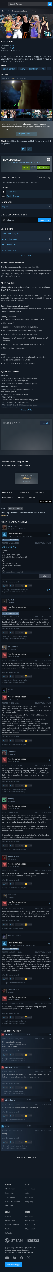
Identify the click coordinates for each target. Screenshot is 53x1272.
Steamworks (10, 1197)
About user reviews (9, 465)
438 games (11, 529)
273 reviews (12, 859)
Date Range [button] (6, 497)
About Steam (10, 1189)
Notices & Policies (12, 1225)
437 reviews (12, 649)
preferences (35, 182)
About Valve (30, 1189)
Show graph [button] (44, 501)
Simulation (33, 69)
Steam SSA (9, 1193)
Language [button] (38, 492)
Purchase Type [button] (23, 492)
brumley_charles (14, 935)
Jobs (27, 1193)
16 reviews (11, 938)
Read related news (9, 244)
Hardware (29, 1197)
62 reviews (11, 801)
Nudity (22, 69)
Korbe (10, 689)
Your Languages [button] (14, 508)
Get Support (30, 1225)
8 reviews (11, 992)
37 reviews (11, 754)
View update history (10, 239)
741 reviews (22, 529)
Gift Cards (9, 1206)
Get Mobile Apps (13, 1265)
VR (43, 69)
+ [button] (49, 69)
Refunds (8, 1233)
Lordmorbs (12, 751)
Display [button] (32, 497)
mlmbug (11, 799)
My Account (30, 1229)
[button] (5, 11)
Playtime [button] (20, 497)
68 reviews (11, 692)
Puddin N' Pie (13, 856)
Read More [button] (45, 576)
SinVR (12, 45)
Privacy (8, 1216)
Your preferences (24, 465)
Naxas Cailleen (13, 990)
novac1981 (12, 895)
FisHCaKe (11, 600)
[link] (29, 167)
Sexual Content (9, 69)
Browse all (44, 178)
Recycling (29, 1201)
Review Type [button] (7, 492)
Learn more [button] (44, 220)
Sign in (4, 141)
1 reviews (11, 602)
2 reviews (11, 897)
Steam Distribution (12, 1201)
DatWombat (12, 526)
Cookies (8, 1229)
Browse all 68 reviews (26, 1158)
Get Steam (29, 1216)
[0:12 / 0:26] (26, 94)
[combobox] (28, 4)
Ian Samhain (13, 647)
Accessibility (10, 1220)
